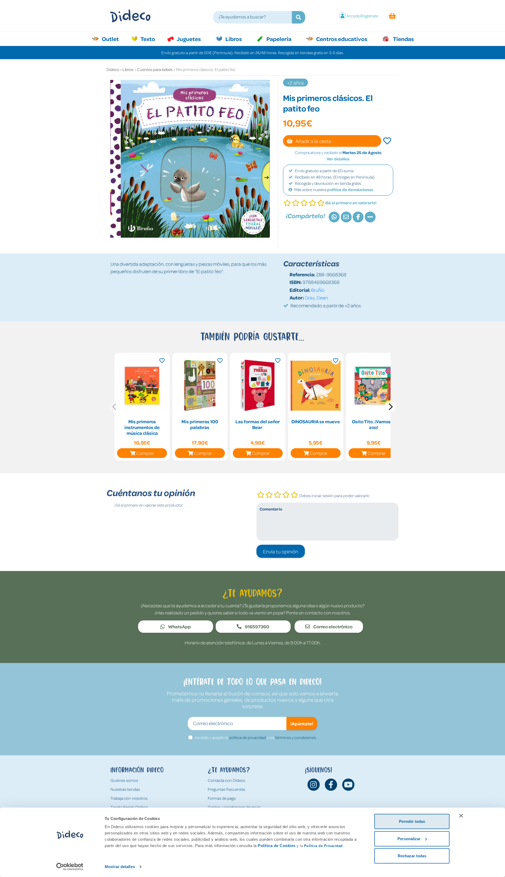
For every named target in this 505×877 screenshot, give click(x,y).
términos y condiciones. (296, 737)
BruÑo (318, 290)
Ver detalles (338, 158)
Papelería (278, 38)
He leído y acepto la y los (256, 737)
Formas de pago (222, 798)
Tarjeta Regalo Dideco (129, 807)
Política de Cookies (277, 845)
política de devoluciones (350, 189)
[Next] (390, 406)
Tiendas (403, 38)
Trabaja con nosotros (129, 798)
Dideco (113, 69)
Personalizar (409, 838)
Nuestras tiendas (125, 789)
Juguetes (188, 38)
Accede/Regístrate (362, 15)
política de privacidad (247, 737)
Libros (233, 38)
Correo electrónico (332, 626)
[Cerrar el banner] (461, 816)
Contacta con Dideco (226, 780)
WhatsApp (179, 626)
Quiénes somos (124, 780)
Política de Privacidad (323, 846)
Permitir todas (412, 821)
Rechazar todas (412, 856)
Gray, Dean (316, 297)
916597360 (256, 626)
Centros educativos (341, 38)
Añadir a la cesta (313, 141)
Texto (150, 38)
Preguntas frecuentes (226, 789)
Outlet (113, 38)
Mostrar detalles (120, 866)
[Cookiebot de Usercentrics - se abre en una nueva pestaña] (70, 867)
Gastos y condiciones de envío (234, 807)
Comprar (145, 453)
